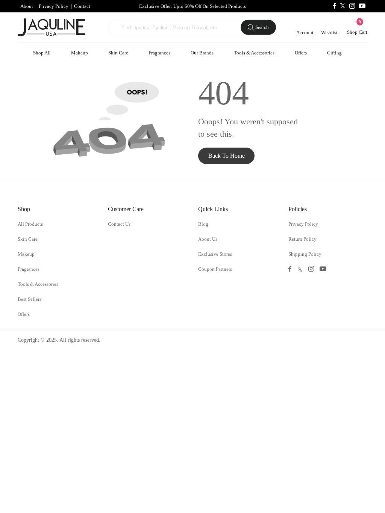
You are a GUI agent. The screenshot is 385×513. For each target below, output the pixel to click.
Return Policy (302, 239)
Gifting (334, 53)
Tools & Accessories (254, 53)
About (26, 6)
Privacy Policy (53, 6)
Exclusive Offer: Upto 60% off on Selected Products (192, 6)
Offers (301, 53)
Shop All (42, 53)
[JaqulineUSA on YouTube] (362, 6)
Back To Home (226, 155)
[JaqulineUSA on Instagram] (352, 6)
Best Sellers (29, 299)
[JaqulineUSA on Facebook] (334, 6)
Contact (82, 6)
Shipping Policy (304, 254)
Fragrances (159, 53)
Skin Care (118, 53)
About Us (207, 239)
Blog (203, 224)
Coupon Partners (215, 269)
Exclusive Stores (215, 254)
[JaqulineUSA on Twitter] (342, 6)
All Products (30, 224)
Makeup (79, 53)
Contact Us (119, 224)
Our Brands (202, 53)
